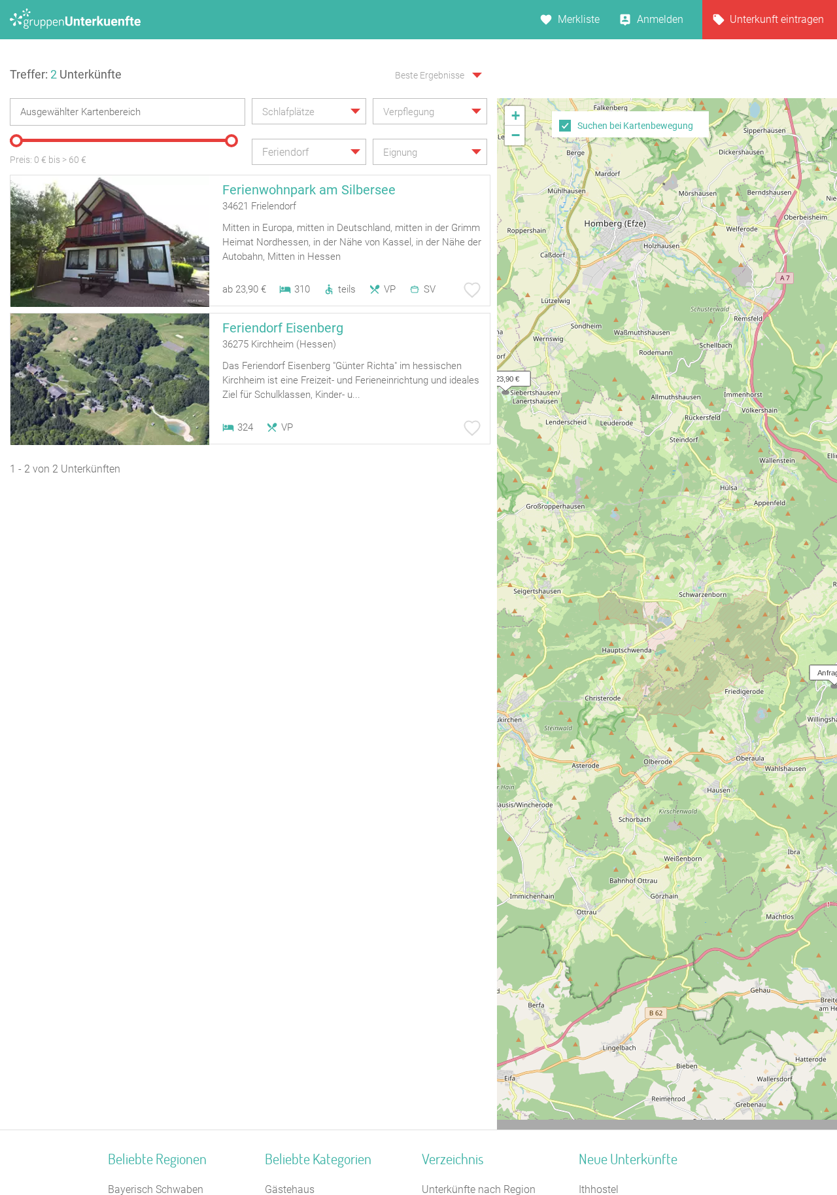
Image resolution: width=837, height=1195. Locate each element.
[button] (502, 375)
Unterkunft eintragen (777, 19)
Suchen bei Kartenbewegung (635, 125)
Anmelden (660, 19)
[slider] (16, 140)
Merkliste (579, 19)
